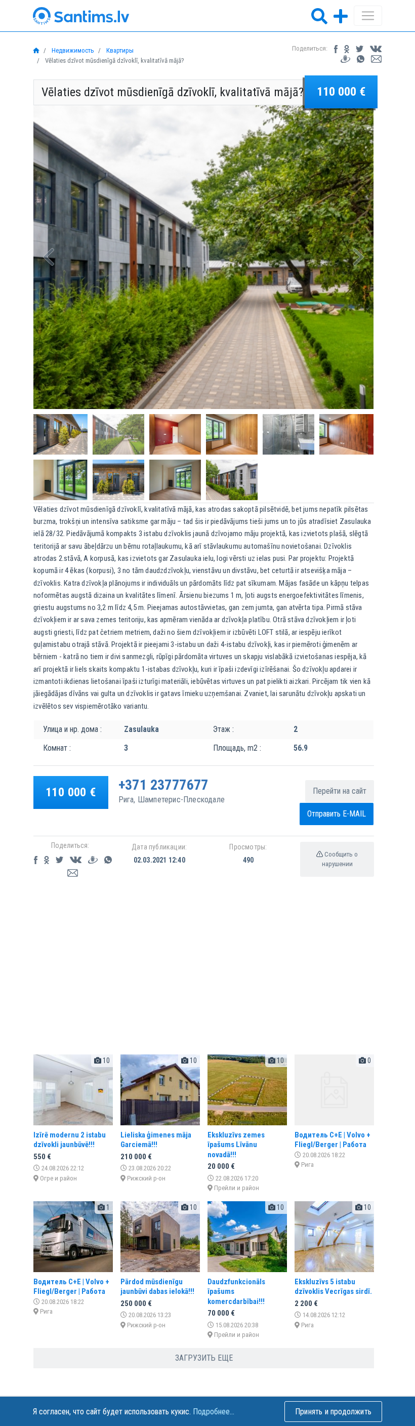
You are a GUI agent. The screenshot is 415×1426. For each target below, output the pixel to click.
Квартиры (119, 50)
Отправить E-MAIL (336, 814)
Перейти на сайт (339, 791)
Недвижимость (72, 50)
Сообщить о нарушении (340, 859)
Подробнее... (213, 1411)
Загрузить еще (204, 1358)
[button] (48, 257)
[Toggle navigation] (368, 16)
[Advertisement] (203, 975)
